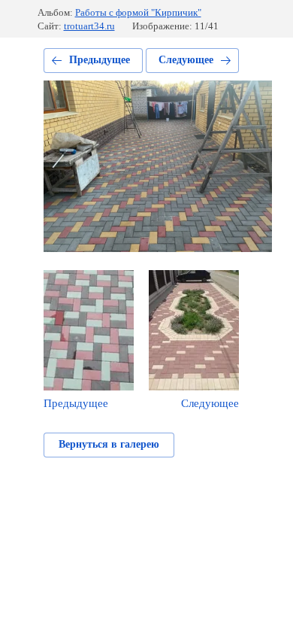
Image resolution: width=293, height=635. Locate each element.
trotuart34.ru (89, 26)
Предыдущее (99, 59)
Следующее (186, 59)
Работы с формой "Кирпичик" (138, 12)
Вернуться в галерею (109, 444)
